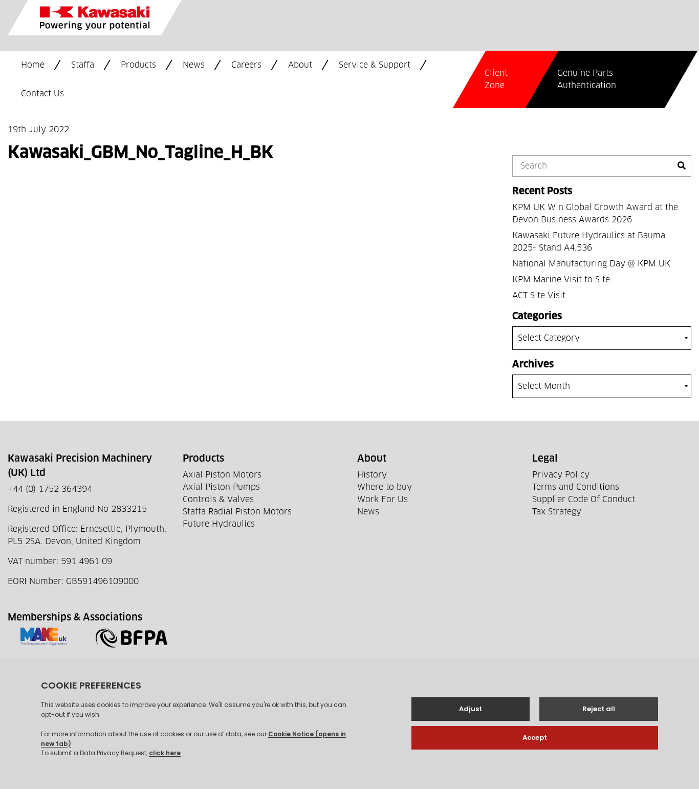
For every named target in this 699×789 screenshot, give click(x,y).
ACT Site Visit (538, 296)
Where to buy (384, 487)
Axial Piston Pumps (221, 487)
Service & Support (374, 65)
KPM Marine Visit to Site (561, 280)
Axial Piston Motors (222, 475)
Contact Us (42, 94)
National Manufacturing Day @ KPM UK (591, 264)
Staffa (82, 65)
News (194, 65)
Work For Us (382, 499)
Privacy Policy (560, 475)
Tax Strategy (556, 512)
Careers (246, 65)
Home (33, 65)
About (300, 65)
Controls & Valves (218, 499)
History (372, 475)
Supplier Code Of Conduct (583, 499)
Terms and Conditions (575, 487)
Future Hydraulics (219, 524)
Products (138, 65)
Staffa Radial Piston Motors (237, 512)
